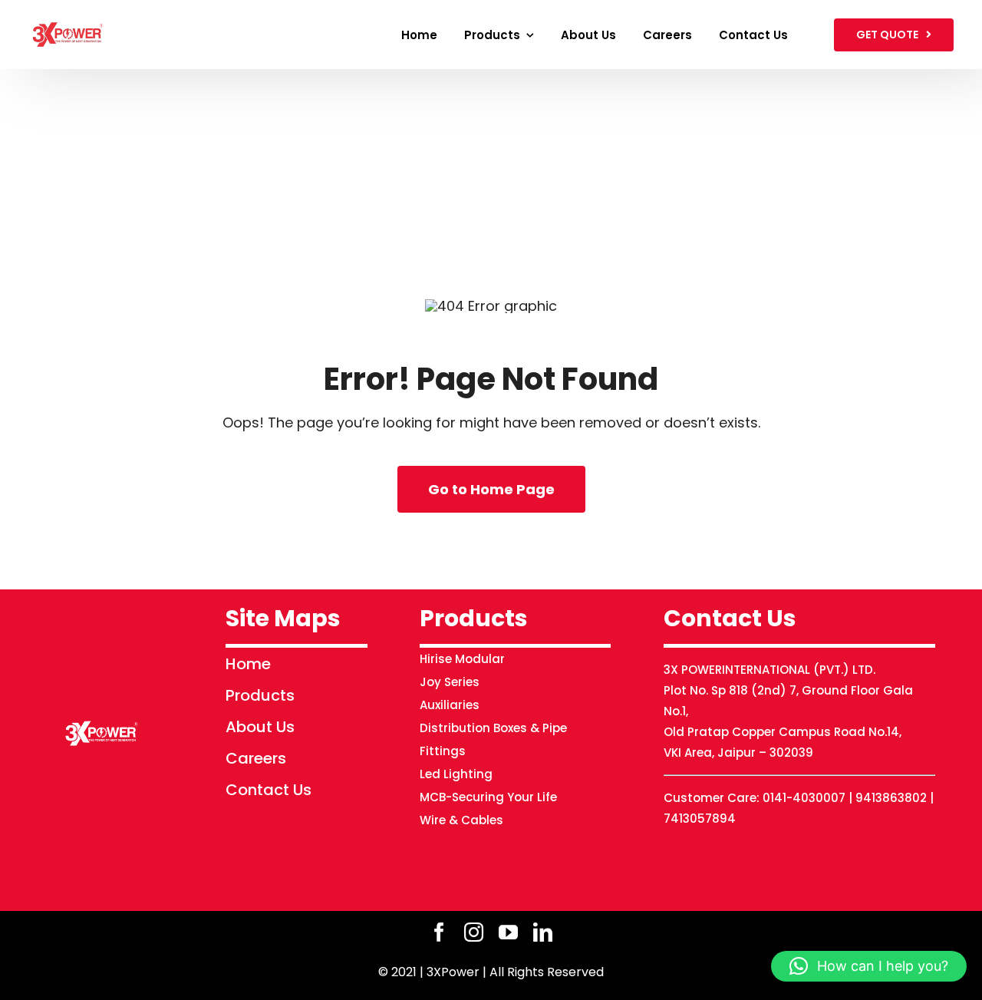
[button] (869, 966)
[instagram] (473, 932)
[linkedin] (542, 932)
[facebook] (439, 932)
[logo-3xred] (67, 21)
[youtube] (508, 932)
